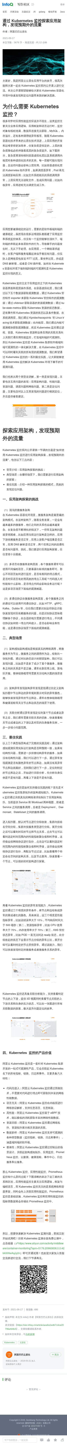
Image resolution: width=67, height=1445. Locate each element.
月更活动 (14, 11)
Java (62, 11)
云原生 (23, 1342)
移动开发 (52, 11)
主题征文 (26, 11)
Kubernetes (9, 1342)
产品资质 (33, 1429)
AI (35, 11)
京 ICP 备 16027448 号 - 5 (33, 1426)
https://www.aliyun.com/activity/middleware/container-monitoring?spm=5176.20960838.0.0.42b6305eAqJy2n (33, 1248)
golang (42, 11)
